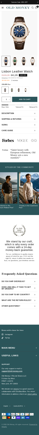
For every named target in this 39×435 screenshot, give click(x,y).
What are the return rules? (16, 300)
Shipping (4, 78)
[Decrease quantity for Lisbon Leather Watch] (3, 99)
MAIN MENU (8, 348)
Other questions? (11, 306)
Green (11, 90)
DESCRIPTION (8, 113)
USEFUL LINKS (10, 355)
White (25, 90)
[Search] (32, 7)
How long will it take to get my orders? (16, 288)
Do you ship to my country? (16, 294)
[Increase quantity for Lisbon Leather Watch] (9, 99)
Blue (5, 90)
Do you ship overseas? (13, 281)
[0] (35, 7)
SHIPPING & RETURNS (11, 119)
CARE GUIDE (7, 130)
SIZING (5, 125)
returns (16, 389)
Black (18, 90)
